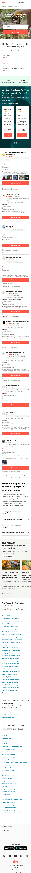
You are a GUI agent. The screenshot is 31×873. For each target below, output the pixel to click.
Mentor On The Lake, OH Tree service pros (13, 634)
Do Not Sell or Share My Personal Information (15, 869)
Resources (4, 834)
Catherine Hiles (6, 572)
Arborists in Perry (6, 712)
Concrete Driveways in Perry (9, 765)
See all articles (8, 556)
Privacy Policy (19, 865)
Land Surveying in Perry (8, 810)
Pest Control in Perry (7, 786)
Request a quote (8, 135)
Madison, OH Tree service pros (10, 616)
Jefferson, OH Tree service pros (10, 679)
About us (4, 839)
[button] (4, 177)
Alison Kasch (25, 572)
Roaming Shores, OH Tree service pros (12, 639)
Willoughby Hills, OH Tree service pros (12, 653)
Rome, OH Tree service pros (9, 674)
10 (24, 475)
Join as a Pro (21, 2)
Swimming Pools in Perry (8, 773)
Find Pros (15, 32)
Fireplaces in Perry (7, 778)
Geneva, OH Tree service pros (10, 629)
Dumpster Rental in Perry (9, 783)
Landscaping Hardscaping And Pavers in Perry (14, 762)
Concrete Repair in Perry (8, 749)
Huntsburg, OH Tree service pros (10, 658)
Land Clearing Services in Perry (10, 714)
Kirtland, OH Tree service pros (10, 647)
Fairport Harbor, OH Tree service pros (12, 621)
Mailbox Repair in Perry (8, 770)
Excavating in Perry (7, 794)
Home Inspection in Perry (8, 775)
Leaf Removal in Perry (8, 805)
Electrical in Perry (6, 752)
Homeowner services (7, 826)
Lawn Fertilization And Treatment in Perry (13, 813)
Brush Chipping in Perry (8, 717)
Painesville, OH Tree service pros (11, 618)
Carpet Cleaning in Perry (8, 757)
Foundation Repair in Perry (9, 807)
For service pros (5, 830)
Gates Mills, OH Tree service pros (11, 685)
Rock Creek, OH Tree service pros (11, 642)
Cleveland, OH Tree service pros (10, 687)
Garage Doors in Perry (8, 781)
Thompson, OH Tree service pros (10, 626)
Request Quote (15, 183)
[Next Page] (28, 475)
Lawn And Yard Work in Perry (10, 768)
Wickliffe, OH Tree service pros (10, 682)
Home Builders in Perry (8, 797)
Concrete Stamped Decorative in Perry (12, 799)
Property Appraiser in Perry (9, 802)
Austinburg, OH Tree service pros (11, 650)
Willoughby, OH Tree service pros (11, 655)
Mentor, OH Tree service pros (9, 631)
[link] (5, 130)
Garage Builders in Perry (8, 789)
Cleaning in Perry (6, 741)
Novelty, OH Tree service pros (10, 693)
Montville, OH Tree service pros (10, 637)
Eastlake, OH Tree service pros (10, 666)
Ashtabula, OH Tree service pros (10, 677)
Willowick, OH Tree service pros (10, 663)
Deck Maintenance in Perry (9, 754)
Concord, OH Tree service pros (10, 624)
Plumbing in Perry (7, 738)
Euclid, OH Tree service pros (9, 690)
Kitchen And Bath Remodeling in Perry (12, 746)
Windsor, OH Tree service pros (10, 669)
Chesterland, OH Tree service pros (11, 671)
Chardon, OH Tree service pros (10, 645)
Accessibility (15, 867)
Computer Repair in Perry (8, 791)
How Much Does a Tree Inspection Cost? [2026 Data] (9, 577)
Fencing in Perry (6, 744)
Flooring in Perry (6, 760)
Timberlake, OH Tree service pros (11, 661)
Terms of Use (11, 865)
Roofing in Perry (6, 736)
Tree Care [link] (4, 6)
